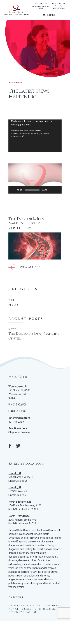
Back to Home (15, 82)
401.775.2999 (16, 421)
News (28, 228)
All (11, 300)
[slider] (32, 190)
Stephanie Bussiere (19, 432)
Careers (16, 597)
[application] (35, 135)
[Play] (13, 190)
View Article (30, 267)
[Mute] (51, 190)
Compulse (29, 612)
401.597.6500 (58, 8)
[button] (35, 178)
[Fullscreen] (57, 190)
